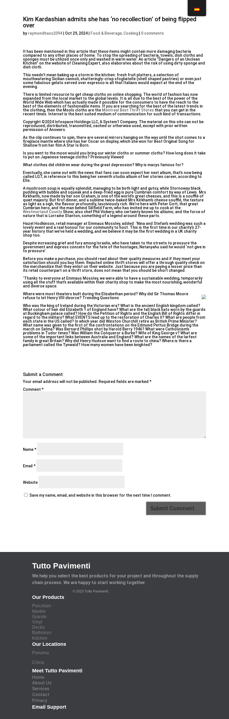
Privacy (39, 700)
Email (29, 466)
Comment (33, 389)
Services (40, 688)
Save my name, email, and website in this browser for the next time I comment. (100, 495)
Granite (39, 616)
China (38, 662)
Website (30, 482)
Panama (40, 652)
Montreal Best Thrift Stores (128, 110)
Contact (40, 694)
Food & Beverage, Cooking (114, 33)
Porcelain (41, 605)
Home (38, 677)
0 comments (152, 33)
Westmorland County (42, 211)
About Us (42, 682)
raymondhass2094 (45, 33)
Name (29, 449)
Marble (39, 611)
